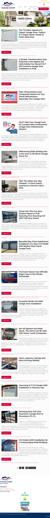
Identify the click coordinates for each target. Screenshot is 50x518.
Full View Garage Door (9, 236)
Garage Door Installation (10, 55)
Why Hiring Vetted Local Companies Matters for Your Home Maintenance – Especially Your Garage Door (32, 95)
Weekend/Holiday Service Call (42, 118)
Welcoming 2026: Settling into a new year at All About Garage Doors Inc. (33, 153)
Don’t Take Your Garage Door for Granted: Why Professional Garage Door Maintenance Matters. (33, 125)
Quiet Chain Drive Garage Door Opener (11, 177)
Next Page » (32, 468)
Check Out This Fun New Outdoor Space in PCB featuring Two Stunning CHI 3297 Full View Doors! (32, 214)
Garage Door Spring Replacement (19, 297)
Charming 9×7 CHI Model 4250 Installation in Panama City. (33, 386)
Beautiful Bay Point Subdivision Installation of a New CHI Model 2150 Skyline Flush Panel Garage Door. (33, 245)
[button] (25, 493)
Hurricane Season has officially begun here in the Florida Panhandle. (33, 274)
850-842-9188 (6, 491)
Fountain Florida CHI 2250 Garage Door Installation (31, 302)
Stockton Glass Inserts (27, 407)
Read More (6, 53)
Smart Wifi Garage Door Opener (7, 354)
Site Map (47, 516)
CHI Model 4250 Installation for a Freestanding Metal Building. (33, 441)
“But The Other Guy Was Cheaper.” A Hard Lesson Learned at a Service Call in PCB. (31, 184)
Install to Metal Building (19, 323)
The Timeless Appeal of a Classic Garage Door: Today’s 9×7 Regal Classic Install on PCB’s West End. (32, 33)
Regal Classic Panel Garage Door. (29, 55)
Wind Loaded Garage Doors (9, 88)
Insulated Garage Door (39, 87)
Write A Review (4, 483)
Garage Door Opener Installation (28, 87)
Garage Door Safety (25, 118)
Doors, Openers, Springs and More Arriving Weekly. (32, 359)
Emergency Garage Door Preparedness (12, 296)
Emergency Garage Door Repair (11, 117)
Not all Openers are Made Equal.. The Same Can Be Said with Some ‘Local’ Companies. (33, 330)
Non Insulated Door (18, 55)
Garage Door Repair (17, 118)
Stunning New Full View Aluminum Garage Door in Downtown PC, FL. (31, 413)
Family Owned (21, 117)
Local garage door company (35, 353)
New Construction (40, 236)
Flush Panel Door (8, 87)
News (27, 297)
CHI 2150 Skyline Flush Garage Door (12, 267)
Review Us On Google (44, 2)
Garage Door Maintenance (29, 117)
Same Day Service (32, 118)
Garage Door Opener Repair (6, 118)
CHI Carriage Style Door (10, 380)
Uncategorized (12, 207)
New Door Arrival (32, 380)
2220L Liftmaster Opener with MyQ (12, 176)
